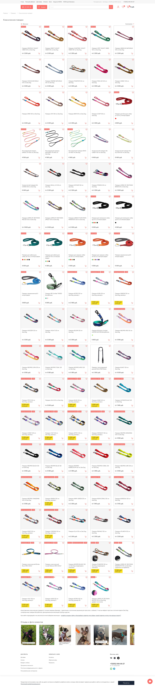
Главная (5, 13)
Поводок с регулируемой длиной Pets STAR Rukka (99, 368)
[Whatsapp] (111, 668)
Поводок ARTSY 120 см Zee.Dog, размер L (75, 433)
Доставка (39, 2)
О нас (22, 2)
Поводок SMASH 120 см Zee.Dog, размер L (52, 499)
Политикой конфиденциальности (30, 684)
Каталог (43, 7)
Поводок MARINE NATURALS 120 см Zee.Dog (53, 81)
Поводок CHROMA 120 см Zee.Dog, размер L (52, 532)
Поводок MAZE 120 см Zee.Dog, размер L (28, 532)
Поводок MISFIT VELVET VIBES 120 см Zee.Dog (52, 49)
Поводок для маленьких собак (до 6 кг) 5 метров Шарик (124, 218)
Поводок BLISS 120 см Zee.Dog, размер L (75, 401)
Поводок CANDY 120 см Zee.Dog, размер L (29, 433)
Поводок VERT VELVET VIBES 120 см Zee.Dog (100, 49)
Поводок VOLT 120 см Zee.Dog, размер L (51, 433)
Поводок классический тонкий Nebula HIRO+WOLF (53, 565)
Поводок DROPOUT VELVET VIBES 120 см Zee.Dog (30, 49)
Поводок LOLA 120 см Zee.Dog (54, 400)
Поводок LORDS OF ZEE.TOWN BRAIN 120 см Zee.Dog (124, 186)
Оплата (45, 2)
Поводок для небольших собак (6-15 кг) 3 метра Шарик (31, 255)
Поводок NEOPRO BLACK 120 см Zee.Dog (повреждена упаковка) (77, 565)
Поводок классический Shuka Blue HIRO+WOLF (30, 565)
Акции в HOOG (57, 2)
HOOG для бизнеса (68, 2)
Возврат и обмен (25, 662)
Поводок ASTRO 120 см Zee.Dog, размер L (75, 294)
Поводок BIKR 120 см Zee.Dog (77, 114)
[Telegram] (113, 668)
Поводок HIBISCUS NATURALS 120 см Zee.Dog (124, 49)
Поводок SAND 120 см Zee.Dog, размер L (98, 401)
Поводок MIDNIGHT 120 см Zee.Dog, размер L (99, 433)
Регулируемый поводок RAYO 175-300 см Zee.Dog (77, 151)
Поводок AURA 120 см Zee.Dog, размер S (51, 599)
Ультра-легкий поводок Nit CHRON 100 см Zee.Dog (30, 186)
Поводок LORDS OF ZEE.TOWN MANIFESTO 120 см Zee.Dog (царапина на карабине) (124, 565)
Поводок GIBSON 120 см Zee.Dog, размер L (122, 294)
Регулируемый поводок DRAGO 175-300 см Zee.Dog (30, 151)
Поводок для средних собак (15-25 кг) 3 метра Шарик (77, 255)
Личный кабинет (30, 2)
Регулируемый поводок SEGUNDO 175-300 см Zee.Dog (52, 152)
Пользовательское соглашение (29, 671)
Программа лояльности (27, 665)
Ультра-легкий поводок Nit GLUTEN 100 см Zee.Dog (123, 151)
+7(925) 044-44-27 (128, 2)
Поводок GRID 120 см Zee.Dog (31, 114)
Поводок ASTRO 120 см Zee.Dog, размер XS (75, 599)
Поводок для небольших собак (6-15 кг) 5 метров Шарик (52, 256)
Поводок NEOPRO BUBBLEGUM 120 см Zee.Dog (77, 466)
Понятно (126, 683)
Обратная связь (53, 660)
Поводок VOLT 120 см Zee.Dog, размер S (28, 599)
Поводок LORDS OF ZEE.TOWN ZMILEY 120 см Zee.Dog (54, 218)
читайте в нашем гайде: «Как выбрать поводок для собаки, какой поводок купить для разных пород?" (91, 615)
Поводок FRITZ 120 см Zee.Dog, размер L (28, 401)
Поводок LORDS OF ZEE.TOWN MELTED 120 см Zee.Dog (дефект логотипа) (100, 600)
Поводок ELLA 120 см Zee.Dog (77, 531)
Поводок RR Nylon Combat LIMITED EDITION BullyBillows (100, 331)
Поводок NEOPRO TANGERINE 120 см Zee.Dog (30, 499)
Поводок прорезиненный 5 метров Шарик (123, 255)
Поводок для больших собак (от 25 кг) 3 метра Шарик (123, 114)
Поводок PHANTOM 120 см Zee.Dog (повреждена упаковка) (99, 565)
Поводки (13, 13)
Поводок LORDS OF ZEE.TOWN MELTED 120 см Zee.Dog (31, 218)
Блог (50, 2)
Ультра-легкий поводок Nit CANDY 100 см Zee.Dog (99, 151)
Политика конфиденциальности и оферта (31, 668)
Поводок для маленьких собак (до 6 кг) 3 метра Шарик (101, 218)
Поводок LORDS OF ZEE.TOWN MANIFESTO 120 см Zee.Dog (77, 218)
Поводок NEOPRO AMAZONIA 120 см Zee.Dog (123, 433)
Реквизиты (51, 662)
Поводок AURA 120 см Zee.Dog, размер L (98, 294)
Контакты (51, 657)
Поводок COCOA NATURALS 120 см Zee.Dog (30, 81)
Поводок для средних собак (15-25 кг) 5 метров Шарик (100, 255)
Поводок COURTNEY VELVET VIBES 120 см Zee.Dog (77, 49)
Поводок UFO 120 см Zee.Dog (54, 114)
